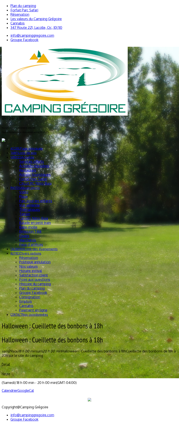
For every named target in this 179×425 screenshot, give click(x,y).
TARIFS (23, 153)
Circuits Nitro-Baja (33, 218)
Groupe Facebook (33, 292)
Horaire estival (30, 271)
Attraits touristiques (35, 174)
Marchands (27, 240)
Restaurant (27, 170)
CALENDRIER (34, 249)
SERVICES (22, 157)
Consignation (29, 297)
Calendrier (9, 390)
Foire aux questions (34, 279)
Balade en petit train (35, 222)
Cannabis (17, 23)
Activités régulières (34, 166)
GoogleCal (25, 390)
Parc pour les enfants (35, 201)
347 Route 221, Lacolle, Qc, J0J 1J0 (36, 27)
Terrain (24, 214)
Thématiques (29, 209)
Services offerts (31, 161)
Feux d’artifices (31, 244)
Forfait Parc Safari (24, 10)
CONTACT (29, 314)
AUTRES (25, 253)
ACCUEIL (26, 148)
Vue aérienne (29, 205)
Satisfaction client (33, 275)
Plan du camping (23, 5)
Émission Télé (30, 231)
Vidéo (23, 192)
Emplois (25, 301)
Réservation (19, 14)
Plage (23, 196)
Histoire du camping (35, 284)
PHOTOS (25, 188)
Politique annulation (35, 262)
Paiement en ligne (33, 310)
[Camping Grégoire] (65, 114)
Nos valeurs (28, 266)
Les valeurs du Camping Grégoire (36, 19)
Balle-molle (28, 227)
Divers (24, 236)
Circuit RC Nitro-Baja (35, 183)
